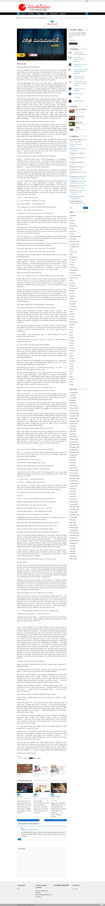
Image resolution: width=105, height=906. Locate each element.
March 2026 (73, 405)
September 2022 (74, 515)
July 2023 (72, 489)
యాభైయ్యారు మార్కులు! (55, 796)
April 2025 (73, 434)
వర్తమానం (72, 343)
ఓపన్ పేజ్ (72, 234)
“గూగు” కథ (19, 796)
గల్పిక (71, 249)
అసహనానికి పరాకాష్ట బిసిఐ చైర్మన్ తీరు (81, 109)
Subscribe (73, 44)
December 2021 (74, 533)
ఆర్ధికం (71, 254)
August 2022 (73, 517)
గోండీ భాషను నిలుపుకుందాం (76, 145)
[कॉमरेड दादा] (72, 129)
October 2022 (74, 512)
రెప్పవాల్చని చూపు (79, 93)
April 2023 (73, 496)
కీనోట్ (71, 280)
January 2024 (74, 473)
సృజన (71, 335)
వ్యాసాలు (72, 314)
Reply (19, 839)
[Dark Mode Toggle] (101, 903)
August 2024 (73, 455)
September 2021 (74, 541)
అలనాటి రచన (73, 267)
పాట (71, 374)
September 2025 (74, 421)
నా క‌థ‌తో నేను (73, 306)
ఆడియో (72, 384)
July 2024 (72, 457)
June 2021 (73, 548)
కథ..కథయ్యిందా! (74, 288)
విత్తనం (80, 169)
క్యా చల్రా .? (72, 262)
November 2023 (74, 478)
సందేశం (72, 348)
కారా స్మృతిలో (73, 239)
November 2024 (74, 447)
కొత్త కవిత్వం (73, 273)
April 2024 (73, 465)
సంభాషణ (72, 379)
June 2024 (73, 460)
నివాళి (71, 353)
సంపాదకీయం (31, 13)
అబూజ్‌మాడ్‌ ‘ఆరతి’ (20, 773)
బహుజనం (72, 325)
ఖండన (71, 369)
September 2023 (74, 483)
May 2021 (73, 551)
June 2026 (73, 398)
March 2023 (73, 499)
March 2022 (73, 525)
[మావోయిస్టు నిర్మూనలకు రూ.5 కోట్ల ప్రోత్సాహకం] (58, 768)
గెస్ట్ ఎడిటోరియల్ (74, 226)
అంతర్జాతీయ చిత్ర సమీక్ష (75, 236)
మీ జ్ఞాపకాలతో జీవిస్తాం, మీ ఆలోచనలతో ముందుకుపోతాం (77, 192)
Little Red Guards (78, 101)
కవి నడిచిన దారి (73, 309)
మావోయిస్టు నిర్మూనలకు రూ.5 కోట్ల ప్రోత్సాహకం (58, 773)
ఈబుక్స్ (71, 366)
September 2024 (74, 452)
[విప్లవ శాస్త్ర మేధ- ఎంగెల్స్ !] (72, 118)
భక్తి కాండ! (36, 796)
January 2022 (74, 530)
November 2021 (74, 535)
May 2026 (73, 400)
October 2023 (74, 481)
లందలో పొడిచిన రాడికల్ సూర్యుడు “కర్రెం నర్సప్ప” (78, 177)
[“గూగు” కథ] (25, 788)
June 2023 (73, 491)
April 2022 (73, 522)
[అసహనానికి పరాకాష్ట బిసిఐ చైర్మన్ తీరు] (72, 111)
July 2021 (72, 546)
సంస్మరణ (72, 265)
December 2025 (74, 413)
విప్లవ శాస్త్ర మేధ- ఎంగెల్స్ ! (80, 116)
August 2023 (73, 486)
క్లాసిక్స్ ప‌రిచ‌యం (74, 322)
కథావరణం (72, 296)
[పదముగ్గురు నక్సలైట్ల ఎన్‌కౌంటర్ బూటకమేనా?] (41, 768)
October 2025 (74, 418)
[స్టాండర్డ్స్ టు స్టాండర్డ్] (72, 124)
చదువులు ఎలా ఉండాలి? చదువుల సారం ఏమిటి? (79, 77)
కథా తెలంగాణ (73, 301)
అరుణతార (72, 319)
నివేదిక (71, 345)
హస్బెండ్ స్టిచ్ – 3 (74, 257)
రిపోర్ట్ (71, 327)
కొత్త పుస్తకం (72, 286)
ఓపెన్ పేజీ (72, 283)
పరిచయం (72, 221)
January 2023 (74, 504)
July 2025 (72, 426)
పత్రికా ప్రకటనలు (54, 13)
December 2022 (74, 507)
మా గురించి (23, 13)
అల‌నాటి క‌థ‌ (73, 231)
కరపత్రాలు (72, 358)
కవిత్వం (72, 330)
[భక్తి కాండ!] (42, 788)
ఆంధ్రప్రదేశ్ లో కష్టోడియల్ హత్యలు (77, 203)
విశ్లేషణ (71, 312)
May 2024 (73, 463)
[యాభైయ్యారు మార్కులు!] (59, 788)
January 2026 (74, 411)
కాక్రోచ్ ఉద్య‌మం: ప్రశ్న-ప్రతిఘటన (78, 140)
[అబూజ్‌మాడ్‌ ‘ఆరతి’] (25, 768)
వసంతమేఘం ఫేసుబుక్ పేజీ (62, 885)
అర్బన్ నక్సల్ (82, 167)
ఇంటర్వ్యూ (72, 223)
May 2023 (73, 494)
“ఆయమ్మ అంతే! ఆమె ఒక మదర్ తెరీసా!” (80, 89)
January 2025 (74, 442)
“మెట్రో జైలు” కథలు (74, 247)
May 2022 (73, 520)
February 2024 (74, 470)
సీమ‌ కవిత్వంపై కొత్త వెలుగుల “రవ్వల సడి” (58, 820)
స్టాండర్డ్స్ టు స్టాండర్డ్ (79, 122)
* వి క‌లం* (72, 317)
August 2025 (73, 424)
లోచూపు (72, 228)
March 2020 (73, 559)
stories (72, 356)
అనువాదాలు (73, 351)
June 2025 (73, 429)
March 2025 (73, 437)
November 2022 (74, 509)
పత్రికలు (45, 13)
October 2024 (74, 450)
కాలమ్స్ (71, 364)
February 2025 (74, 439)
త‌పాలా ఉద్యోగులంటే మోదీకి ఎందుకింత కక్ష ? (80, 65)
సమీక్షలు (72, 340)
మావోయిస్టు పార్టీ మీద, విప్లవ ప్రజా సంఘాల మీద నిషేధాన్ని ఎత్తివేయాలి (80, 83)
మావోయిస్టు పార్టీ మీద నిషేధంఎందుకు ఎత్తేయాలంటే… (81, 53)
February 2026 (74, 408)
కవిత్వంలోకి (72, 304)
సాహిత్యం (38, 13)
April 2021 (73, 554)
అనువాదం (72, 338)
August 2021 (73, 543)
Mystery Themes (31, 905)
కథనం (71, 332)
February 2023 (74, 502)
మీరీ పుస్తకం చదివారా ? (75, 241)
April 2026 (73, 403)
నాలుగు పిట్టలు (77, 97)
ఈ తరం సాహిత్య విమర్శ (75, 275)
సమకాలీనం (72, 291)
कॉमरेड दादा (78, 128)
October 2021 (74, 538)
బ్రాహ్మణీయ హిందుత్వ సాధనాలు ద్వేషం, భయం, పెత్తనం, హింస (79, 59)
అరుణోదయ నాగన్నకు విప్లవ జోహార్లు (77, 197)
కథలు (52, 21)
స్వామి (20, 820)
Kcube (72, 144)
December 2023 (74, 476)
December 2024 (74, 444)
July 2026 (72, 395)
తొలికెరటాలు (73, 361)
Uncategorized (74, 270)
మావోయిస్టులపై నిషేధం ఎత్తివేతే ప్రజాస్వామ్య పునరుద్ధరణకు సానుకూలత (81, 71)
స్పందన (71, 371)
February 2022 (74, 528)
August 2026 (73, 392)
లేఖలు (71, 382)
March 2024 (73, 468)
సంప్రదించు (62, 13)
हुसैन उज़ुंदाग (77, 131)
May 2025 (73, 431)
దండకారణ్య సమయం (74, 244)
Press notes (73, 252)
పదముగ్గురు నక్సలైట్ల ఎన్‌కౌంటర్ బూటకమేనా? (41, 773)
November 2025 (74, 416)
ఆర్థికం (71, 377)
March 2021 (73, 556)
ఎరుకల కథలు (73, 260)
